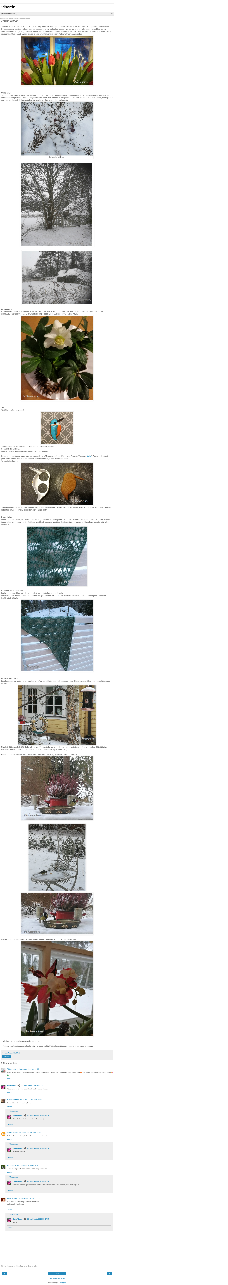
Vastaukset (14, 1111)
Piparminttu (11, 1165)
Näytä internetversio (57, 1278)
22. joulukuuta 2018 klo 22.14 (31, 1099)
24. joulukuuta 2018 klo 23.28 (38, 1115)
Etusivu (57, 1274)
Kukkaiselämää (13, 1099)
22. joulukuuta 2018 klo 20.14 (32, 1085)
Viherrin (8, 7)
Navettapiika (12, 1198)
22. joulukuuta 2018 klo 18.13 (28, 1069)
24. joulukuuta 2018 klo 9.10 (27, 1165)
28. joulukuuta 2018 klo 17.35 (38, 1219)
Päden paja (11, 1069)
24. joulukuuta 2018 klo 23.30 (38, 1181)
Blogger (63, 1282)
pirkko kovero (12, 1132)
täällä (89, 456)
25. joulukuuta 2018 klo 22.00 (29, 1198)
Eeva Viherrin (12, 1085)
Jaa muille (6, 1056)
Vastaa (9, 1078)
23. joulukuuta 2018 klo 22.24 (30, 1132)
